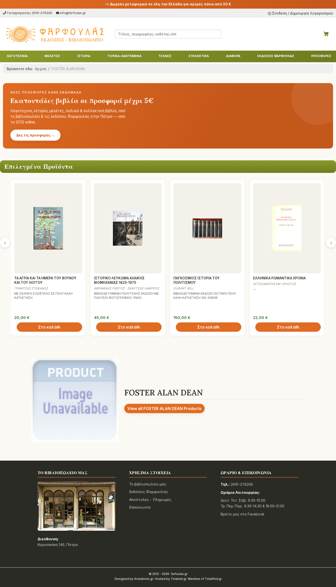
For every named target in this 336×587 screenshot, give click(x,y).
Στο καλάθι (49, 327)
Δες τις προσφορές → (35, 135)
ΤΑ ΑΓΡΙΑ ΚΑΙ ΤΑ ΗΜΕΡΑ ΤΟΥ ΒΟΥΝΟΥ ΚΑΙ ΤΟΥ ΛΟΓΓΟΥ (45, 280)
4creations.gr (143, 579)
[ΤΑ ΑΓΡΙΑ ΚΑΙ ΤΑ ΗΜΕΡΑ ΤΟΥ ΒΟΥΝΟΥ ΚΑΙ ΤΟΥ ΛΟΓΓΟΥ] (48, 228)
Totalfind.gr (213, 579)
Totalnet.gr (178, 579)
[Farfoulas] (54, 34)
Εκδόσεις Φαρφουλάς (148, 491)
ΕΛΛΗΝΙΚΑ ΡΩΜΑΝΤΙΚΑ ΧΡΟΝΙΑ (279, 278)
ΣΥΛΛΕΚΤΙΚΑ (198, 56)
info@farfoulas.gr (73, 13)
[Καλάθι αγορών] (326, 34)
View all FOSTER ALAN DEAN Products (164, 408)
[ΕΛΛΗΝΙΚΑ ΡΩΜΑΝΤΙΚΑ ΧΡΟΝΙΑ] (287, 228)
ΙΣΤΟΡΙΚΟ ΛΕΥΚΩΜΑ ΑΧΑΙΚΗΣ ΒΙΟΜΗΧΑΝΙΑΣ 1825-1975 (119, 280)
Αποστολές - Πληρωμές (150, 499)
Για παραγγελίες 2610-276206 (29, 13)
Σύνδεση (279, 13)
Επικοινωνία (140, 507)
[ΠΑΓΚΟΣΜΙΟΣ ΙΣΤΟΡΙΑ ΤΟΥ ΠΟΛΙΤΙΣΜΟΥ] (207, 228)
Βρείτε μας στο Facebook (242, 514)
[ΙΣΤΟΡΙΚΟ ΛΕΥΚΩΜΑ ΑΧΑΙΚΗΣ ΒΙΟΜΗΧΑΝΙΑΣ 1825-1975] (128, 228)
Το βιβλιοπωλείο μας (147, 484)
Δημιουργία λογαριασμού (311, 13)
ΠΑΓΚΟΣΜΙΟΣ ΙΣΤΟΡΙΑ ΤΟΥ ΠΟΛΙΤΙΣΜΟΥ (196, 280)
